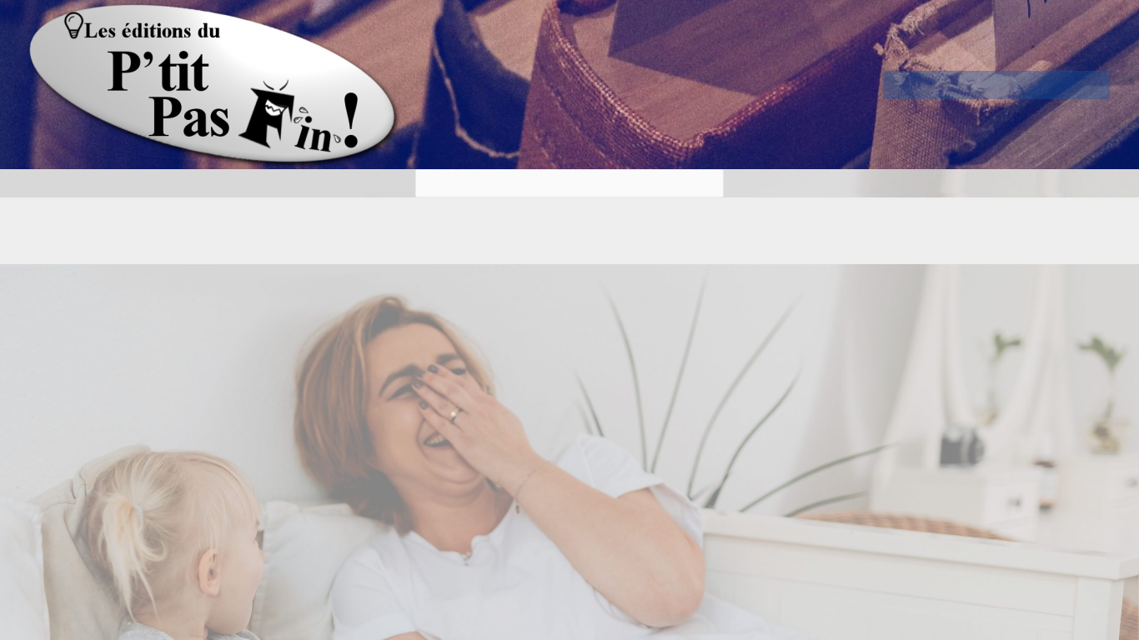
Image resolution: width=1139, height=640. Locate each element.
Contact (1067, 85)
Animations (954, 85)
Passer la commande (1039, 85)
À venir (1095, 85)
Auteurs (925, 85)
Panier (1010, 85)
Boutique (982, 85)
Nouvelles (897, 85)
